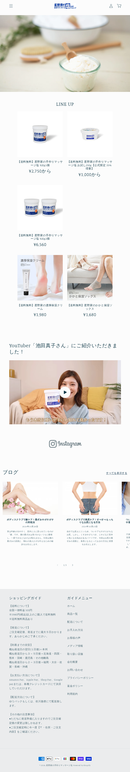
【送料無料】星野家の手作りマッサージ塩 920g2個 (40, 237)
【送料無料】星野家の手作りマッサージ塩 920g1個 (40, 163)
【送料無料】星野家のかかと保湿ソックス (89, 306)
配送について (75, 621)
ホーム (71, 605)
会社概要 (72, 661)
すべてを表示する (116, 473)
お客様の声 (73, 637)
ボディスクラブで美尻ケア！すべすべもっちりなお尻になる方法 (89, 521)
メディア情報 (75, 645)
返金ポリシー (75, 685)
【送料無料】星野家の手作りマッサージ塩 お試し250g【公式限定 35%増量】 (89, 165)
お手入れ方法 (75, 629)
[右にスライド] (72, 565)
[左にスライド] (57, 565)
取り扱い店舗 (75, 653)
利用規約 (72, 693)
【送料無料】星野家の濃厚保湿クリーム (40, 306)
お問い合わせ (75, 669)
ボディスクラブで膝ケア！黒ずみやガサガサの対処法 (30, 521)
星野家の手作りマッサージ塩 (59, 765)
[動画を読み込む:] (65, 392)
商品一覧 (72, 613)
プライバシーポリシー (80, 677)
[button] (11, 6)
